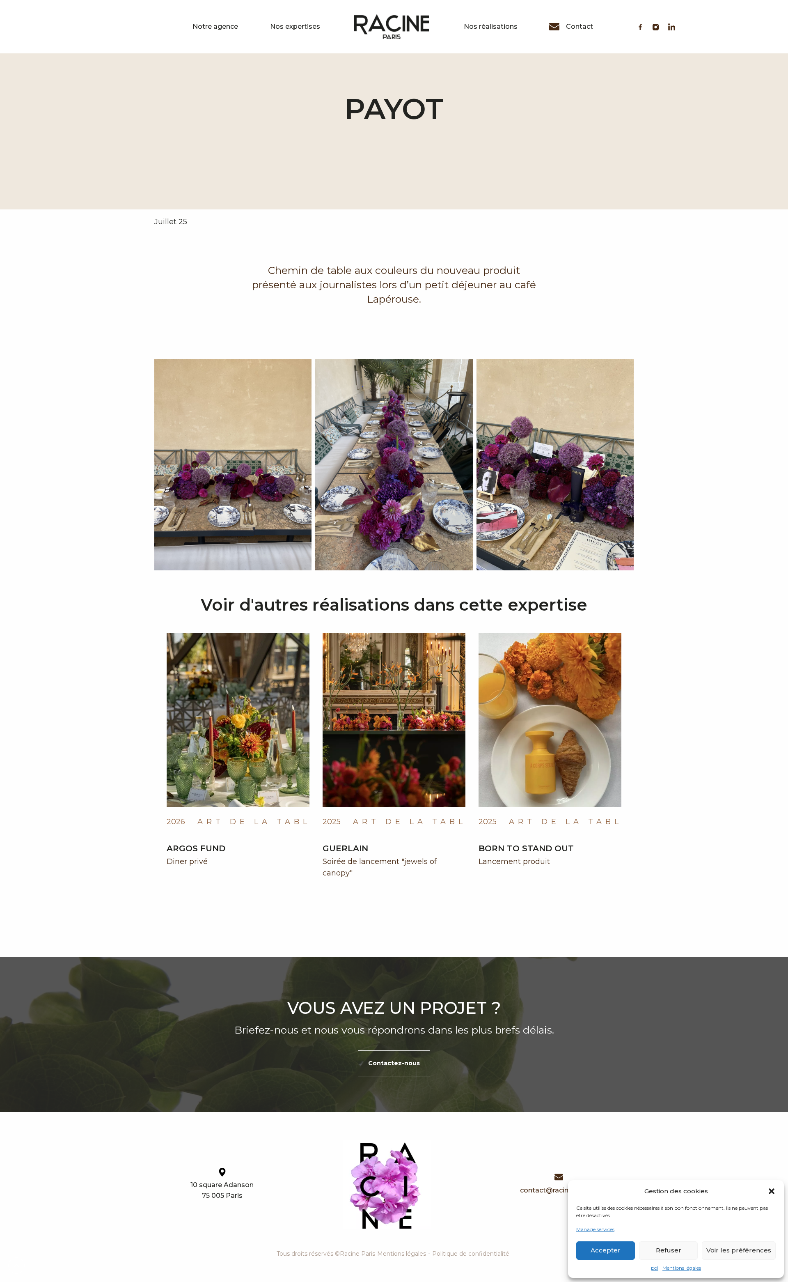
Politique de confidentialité (470, 1253)
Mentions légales (681, 1268)
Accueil (392, 26)
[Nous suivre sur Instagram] (656, 27)
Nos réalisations (491, 26)
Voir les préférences (738, 1250)
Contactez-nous (394, 1063)
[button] (771, 1191)
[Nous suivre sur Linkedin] (671, 27)
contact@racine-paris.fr (559, 1190)
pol (654, 1268)
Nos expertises (295, 26)
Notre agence (215, 26)
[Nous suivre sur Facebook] (640, 27)
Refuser (668, 1250)
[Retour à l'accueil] (387, 1184)
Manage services (595, 1229)
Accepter (606, 1250)
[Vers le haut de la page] (16, 1265)
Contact (579, 26)
